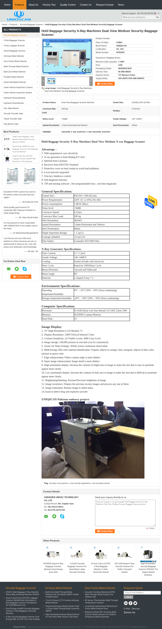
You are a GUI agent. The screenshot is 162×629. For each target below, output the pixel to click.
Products (19, 4)
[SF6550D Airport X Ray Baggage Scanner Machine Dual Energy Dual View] (53, 554)
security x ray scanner (58, 483)
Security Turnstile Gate (13, 113)
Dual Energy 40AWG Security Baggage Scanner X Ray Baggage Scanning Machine (25, 149)
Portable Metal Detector (14, 77)
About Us (33, 4)
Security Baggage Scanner (31, 24)
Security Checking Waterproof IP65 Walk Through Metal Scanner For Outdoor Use (100, 594)
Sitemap (135, 608)
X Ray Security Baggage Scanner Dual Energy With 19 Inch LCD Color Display (23, 618)
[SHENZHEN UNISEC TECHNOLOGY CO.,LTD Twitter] (135, 603)
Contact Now (106, 84)
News (121, 4)
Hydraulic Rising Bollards (14, 98)
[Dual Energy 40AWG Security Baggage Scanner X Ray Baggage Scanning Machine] (7, 148)
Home (7, 4)
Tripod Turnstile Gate (13, 119)
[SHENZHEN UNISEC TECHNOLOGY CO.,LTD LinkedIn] (126, 603)
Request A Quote (105, 4)
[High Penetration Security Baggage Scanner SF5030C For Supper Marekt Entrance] (148, 554)
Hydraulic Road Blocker (14, 103)
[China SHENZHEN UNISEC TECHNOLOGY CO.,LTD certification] (12, 175)
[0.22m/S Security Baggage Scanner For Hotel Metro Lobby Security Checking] (77, 554)
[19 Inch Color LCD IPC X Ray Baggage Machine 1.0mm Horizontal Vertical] (101, 554)
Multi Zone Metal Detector (15, 72)
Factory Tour (49, 4)
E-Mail (127, 608)
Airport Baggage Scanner (14, 51)
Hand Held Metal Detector (15, 82)
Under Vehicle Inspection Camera (18, 87)
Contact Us (86, 4)
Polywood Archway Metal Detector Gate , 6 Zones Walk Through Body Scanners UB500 (62, 608)
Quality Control (67, 4)
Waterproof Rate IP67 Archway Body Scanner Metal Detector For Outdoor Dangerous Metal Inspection (100, 614)
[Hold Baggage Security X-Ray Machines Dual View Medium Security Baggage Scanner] (67, 56)
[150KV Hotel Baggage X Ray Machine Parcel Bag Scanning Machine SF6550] (7, 139)
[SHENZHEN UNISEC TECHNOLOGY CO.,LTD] (19, 16)
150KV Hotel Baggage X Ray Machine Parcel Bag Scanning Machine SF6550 (23, 139)
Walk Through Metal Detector (16, 66)
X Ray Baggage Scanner (14, 40)
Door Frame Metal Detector (15, 61)
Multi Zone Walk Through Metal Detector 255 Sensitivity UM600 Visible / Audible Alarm (62, 594)
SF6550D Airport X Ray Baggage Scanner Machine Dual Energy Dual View (53, 567)
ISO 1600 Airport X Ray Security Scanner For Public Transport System (124, 567)
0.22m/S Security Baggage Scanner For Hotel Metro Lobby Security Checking (77, 567)
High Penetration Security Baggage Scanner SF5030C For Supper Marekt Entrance (148, 569)
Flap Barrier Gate (11, 124)
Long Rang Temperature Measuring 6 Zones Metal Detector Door (101, 607)
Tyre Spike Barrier (11, 108)
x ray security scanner (100, 483)
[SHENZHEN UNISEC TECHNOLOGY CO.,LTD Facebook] (130, 603)
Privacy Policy (19, 627)
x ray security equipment (79, 483)
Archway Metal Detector (14, 56)
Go (157, 17)
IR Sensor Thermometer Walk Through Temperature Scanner (101, 601)
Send (128, 597)
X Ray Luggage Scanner (14, 46)
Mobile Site (130, 612)
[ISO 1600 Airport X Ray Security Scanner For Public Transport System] (124, 554)
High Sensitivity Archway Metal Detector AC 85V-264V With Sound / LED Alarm (62, 615)
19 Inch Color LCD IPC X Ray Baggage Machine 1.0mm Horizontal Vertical (101, 567)
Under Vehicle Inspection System (18, 93)
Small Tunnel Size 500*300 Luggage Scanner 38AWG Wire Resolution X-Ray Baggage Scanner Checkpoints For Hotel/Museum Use (24, 161)
